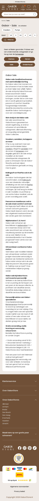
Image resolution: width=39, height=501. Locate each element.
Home (3, 20)
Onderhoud (27, 64)
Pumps (17, 30)
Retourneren (11, 359)
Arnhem (5, 407)
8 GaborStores (20, 2)
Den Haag (6, 415)
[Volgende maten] (37, 35)
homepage (19, 54)
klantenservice (11, 304)
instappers (20, 151)
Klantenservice (9, 381)
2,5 (11, 35)
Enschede (6, 418)
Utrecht (5, 423)
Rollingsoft (26, 180)
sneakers (9, 149)
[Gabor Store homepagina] (12, 7)
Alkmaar (5, 404)
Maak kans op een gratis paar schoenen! (15, 434)
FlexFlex (30, 185)
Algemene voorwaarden (19, 486)
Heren (27, 59)
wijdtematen (23, 225)
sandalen (24, 149)
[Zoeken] (35, 14)
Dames (11, 59)
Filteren (11, 40)
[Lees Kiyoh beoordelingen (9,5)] (30, 480)
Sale (8, 20)
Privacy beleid (19, 491)
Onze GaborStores (10, 400)
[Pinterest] (30, 448)
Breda (4, 409)
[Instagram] (25, 448)
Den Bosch (6, 412)
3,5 (21, 35)
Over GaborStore (10, 390)
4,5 (30, 35)
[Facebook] (19, 448)
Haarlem (5, 421)
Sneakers (6, 30)
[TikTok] (35, 448)
